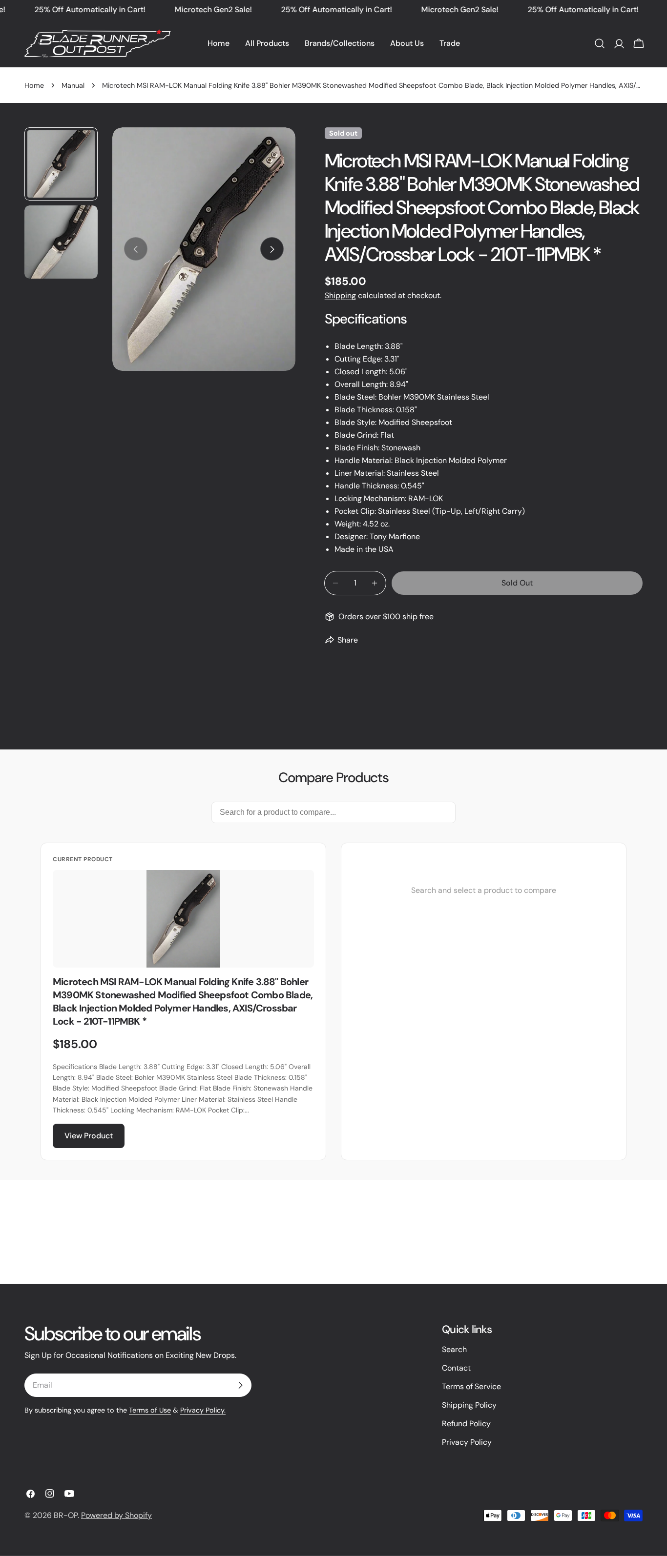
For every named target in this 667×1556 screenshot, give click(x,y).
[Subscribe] (240, 1385)
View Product (88, 1136)
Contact (456, 1368)
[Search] (599, 43)
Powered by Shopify (116, 1515)
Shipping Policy (469, 1405)
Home (34, 85)
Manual (73, 85)
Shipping (340, 295)
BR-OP (66, 1515)
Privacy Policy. (203, 1410)
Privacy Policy (467, 1442)
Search (454, 1349)
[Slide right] (272, 249)
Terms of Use (150, 1410)
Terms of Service (471, 1386)
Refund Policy (466, 1423)
